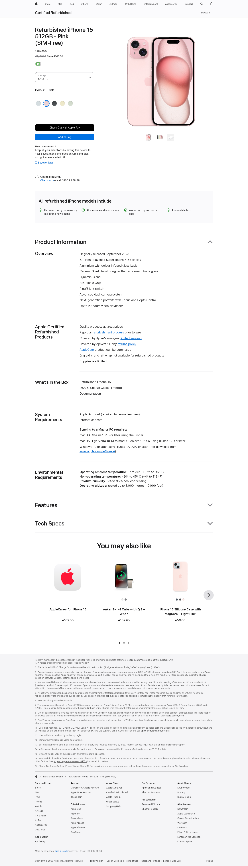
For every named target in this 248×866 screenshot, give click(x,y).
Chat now (47, 180)
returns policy (126, 344)
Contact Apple (184, 841)
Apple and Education (152, 804)
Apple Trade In (113, 797)
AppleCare (87, 349)
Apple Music (77, 818)
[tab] (148, 138)
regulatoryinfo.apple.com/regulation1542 (151, 660)
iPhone (38, 801)
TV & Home (40, 815)
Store (37, 787)
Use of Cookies (114, 861)
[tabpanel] (161, 78)
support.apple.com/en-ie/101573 (70, 761)
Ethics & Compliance (187, 832)
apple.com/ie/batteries (117, 696)
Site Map (176, 861)
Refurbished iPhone (53, 776)
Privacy (181, 792)
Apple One (76, 809)
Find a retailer (62, 851)
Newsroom (182, 809)
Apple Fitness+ (78, 827)
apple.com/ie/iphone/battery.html (149, 696)
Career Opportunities (188, 818)
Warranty (182, 823)
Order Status (112, 801)
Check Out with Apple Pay (65, 127)
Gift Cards (40, 829)
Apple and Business (151, 787)
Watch (38, 806)
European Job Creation (188, 837)
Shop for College (150, 809)
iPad (37, 797)
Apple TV (75, 813)
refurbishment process (108, 332)
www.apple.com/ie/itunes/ (97, 451)
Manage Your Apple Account (85, 787)
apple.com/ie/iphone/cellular (155, 731)
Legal (166, 861)
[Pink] (46, 103)
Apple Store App (114, 787)
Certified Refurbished (53, 13)
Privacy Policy (96, 861)
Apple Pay (40, 841)
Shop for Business (151, 792)
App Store (76, 832)
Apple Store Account (81, 792)
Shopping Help (113, 806)
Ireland (209, 861)
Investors (182, 827)
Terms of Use (131, 861)
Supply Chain (184, 797)
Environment (183, 787)
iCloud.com (76, 797)
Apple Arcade (77, 823)
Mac (37, 792)
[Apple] (36, 776)
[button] (201, 4)
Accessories (41, 825)
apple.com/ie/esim (174, 715)
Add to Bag (64, 137)
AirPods (39, 811)
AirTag (38, 820)
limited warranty (131, 338)
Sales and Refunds (150, 861)
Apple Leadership (186, 813)
